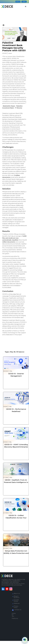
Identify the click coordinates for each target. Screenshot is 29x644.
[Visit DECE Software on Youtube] (7, 588)
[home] (7, 6)
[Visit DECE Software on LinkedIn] (3, 588)
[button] (25, 6)
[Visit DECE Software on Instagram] (11, 588)
